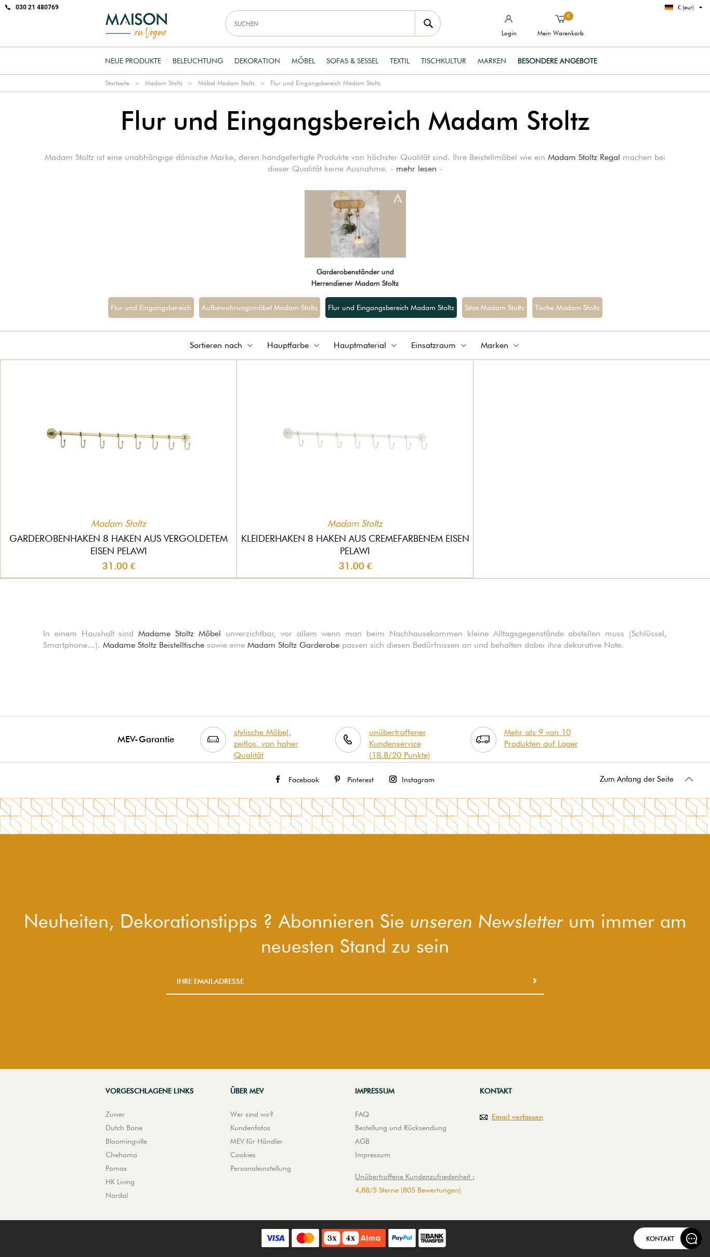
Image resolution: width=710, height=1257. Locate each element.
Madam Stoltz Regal (584, 157)
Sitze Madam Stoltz (494, 307)
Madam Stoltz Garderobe (293, 645)
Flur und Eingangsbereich (151, 307)
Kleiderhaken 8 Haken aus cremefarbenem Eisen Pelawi (355, 544)
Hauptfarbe (288, 345)
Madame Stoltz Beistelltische (153, 645)
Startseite (117, 83)
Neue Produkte (133, 61)
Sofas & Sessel (352, 61)
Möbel (303, 61)
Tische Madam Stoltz (567, 307)
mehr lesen (416, 168)
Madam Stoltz (163, 83)
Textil (400, 61)
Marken (492, 61)
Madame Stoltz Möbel (179, 633)
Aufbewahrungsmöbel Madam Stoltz (260, 307)
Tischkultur (443, 61)
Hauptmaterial (360, 345)
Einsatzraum (433, 345)
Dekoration (257, 61)
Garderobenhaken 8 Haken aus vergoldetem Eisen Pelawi (118, 544)
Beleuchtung (198, 61)
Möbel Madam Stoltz (226, 83)
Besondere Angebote (557, 61)
